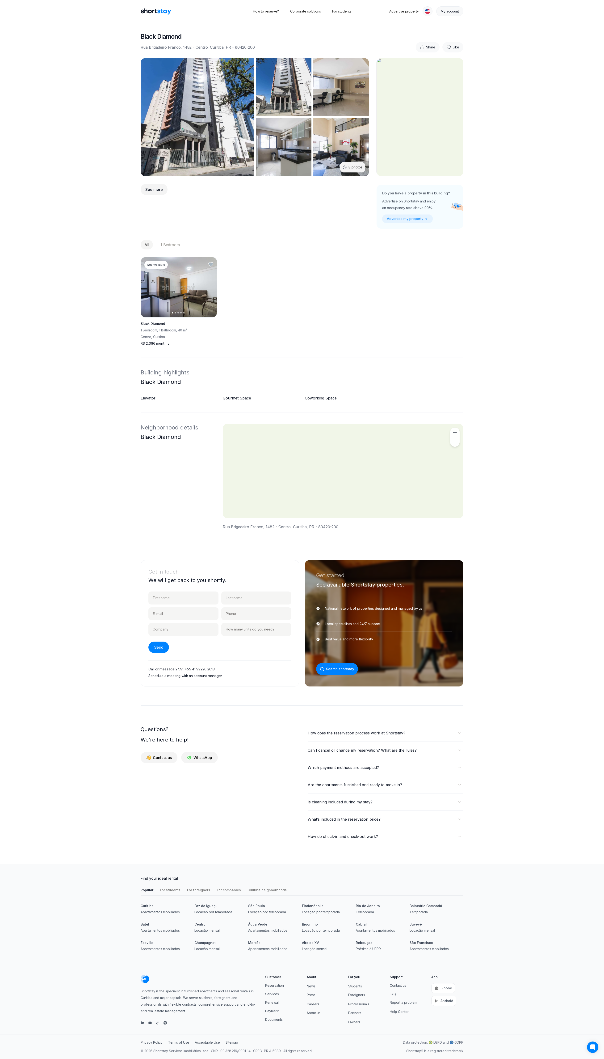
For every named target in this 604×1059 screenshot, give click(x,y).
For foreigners (198, 890)
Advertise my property (405, 218)
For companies (229, 890)
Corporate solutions (305, 11)
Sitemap (232, 1042)
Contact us (162, 757)
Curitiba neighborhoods (267, 890)
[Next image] (209, 287)
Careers (313, 1004)
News (311, 986)
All (146, 244)
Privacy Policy (152, 1042)
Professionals (358, 1004)
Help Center (399, 1012)
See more (154, 189)
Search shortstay (340, 669)
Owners (354, 1022)
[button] (427, 11)
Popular (147, 890)
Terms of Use (178, 1042)
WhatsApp (202, 757)
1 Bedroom (170, 244)
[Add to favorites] (210, 264)
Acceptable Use (207, 1042)
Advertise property (404, 11)
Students (355, 986)
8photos (355, 167)
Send (158, 647)
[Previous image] (148, 287)
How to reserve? (266, 11)
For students (341, 11)
